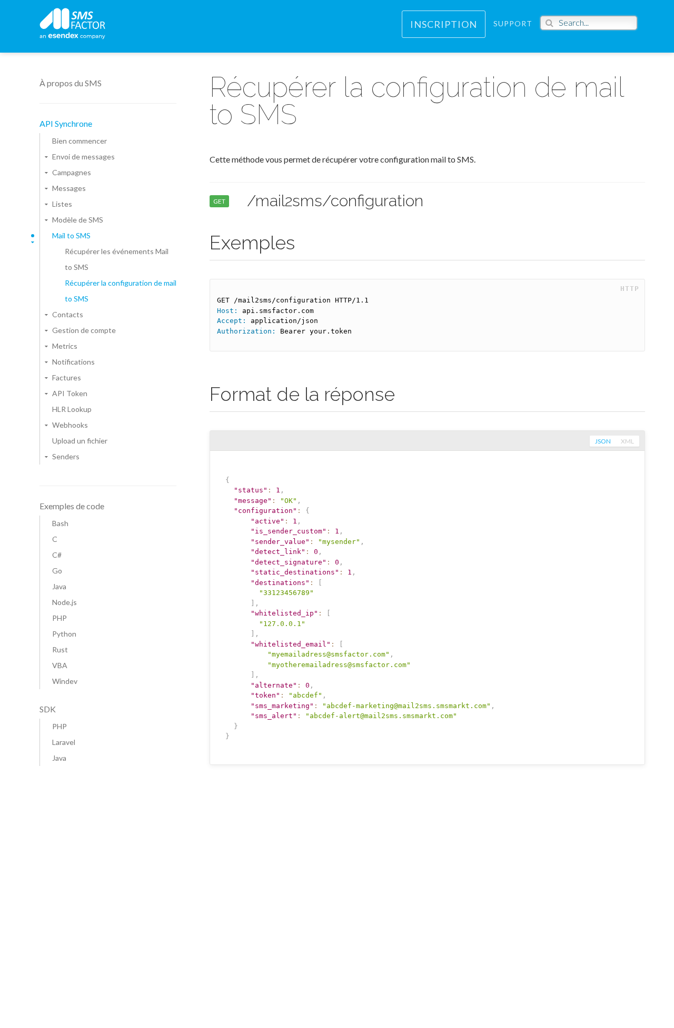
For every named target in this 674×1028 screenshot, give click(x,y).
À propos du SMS (70, 83)
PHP (59, 617)
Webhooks (70, 424)
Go (57, 570)
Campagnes (71, 172)
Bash (60, 523)
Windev (64, 681)
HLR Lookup (72, 409)
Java (59, 586)
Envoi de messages (83, 156)
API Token (69, 393)
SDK (47, 709)
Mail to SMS (71, 235)
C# (57, 554)
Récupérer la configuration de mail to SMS (120, 290)
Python (64, 633)
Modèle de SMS (77, 219)
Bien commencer (79, 140)
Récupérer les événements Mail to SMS (116, 259)
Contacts (67, 314)
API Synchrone (65, 123)
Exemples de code (71, 506)
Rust (60, 649)
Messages (69, 188)
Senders (66, 456)
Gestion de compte (84, 330)
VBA (59, 665)
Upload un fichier (79, 440)
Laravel (63, 742)
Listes (62, 203)
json (603, 441)
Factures (66, 377)
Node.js (64, 602)
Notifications (73, 361)
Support (512, 23)
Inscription (443, 24)
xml (627, 441)
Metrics (64, 345)
